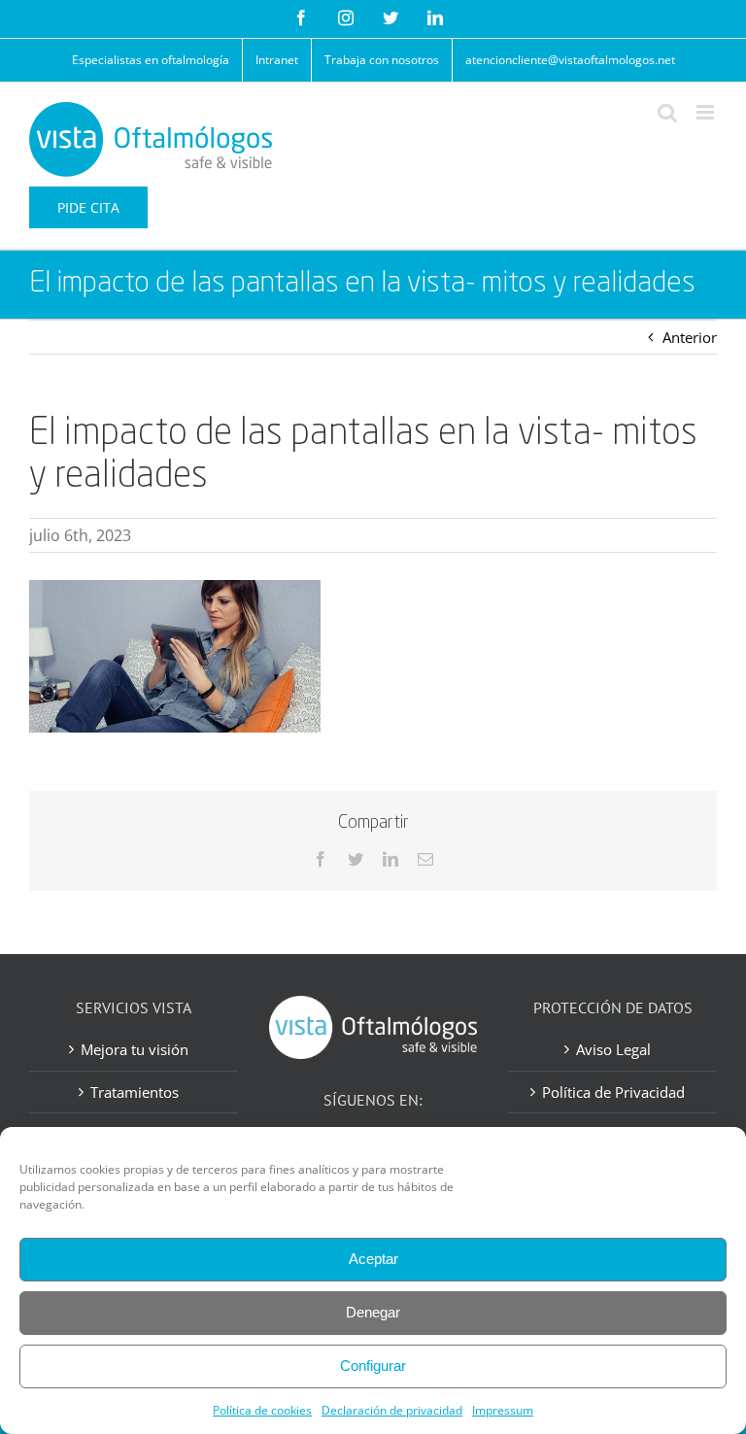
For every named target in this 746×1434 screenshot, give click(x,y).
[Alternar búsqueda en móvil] (667, 112)
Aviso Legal (613, 1049)
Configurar (373, 1365)
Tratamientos (134, 1092)
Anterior (689, 337)
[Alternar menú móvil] (706, 112)
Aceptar (373, 1258)
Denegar (373, 1312)
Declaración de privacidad (392, 1410)
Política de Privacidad (613, 1092)
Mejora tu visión (134, 1049)
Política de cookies (262, 1410)
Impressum (502, 1410)
